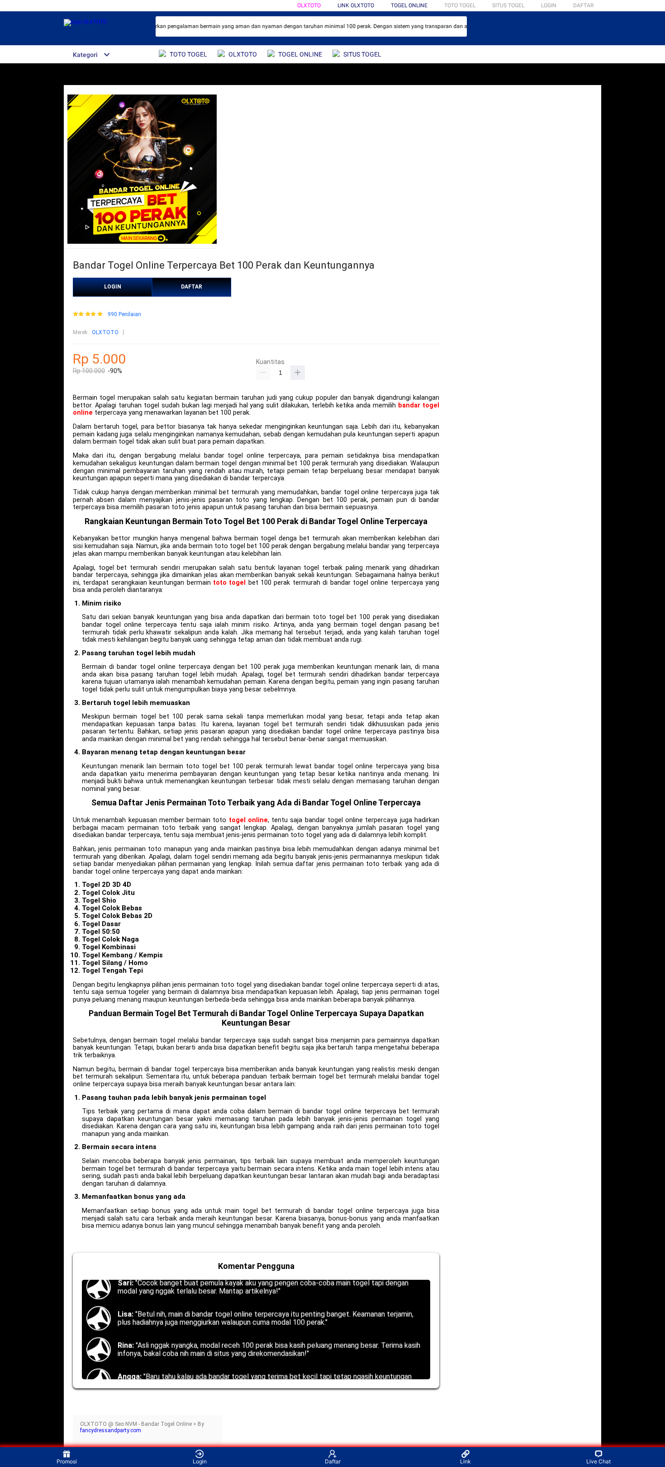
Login (200, 1461)
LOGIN (548, 5)
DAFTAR (583, 5)
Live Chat (598, 1461)
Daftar (333, 1461)
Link (465, 1461)
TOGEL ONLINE (409, 5)
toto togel (229, 583)
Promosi (67, 1461)
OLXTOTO (309, 5)
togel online (248, 820)
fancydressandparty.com (110, 1430)
